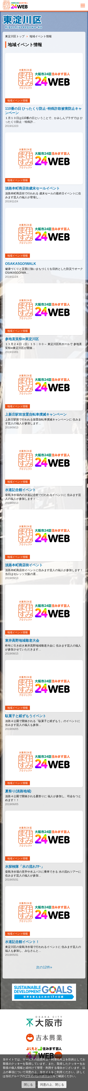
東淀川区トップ (15, 36)
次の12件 (43, 967)
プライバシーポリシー (39, 1076)
